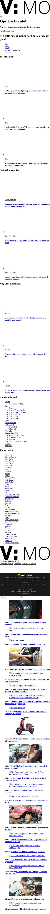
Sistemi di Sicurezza (12, 511)
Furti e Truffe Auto (11, 520)
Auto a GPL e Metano (17, 412)
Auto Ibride (13, 416)
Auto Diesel (9, 463)
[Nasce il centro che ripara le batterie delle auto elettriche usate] (27, 221)
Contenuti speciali (6, 564)
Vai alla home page (7, 31)
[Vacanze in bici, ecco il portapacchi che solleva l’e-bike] (27, 867)
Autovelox (8, 503)
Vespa (7, 484)
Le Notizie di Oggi (16, 404)
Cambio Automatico (12, 543)
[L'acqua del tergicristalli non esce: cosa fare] (27, 904)
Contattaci (17, 564)
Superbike (8, 488)
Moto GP (12, 429)
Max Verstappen (11, 536)
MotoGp (8, 526)
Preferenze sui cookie (41, 585)
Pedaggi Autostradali (12, 513)
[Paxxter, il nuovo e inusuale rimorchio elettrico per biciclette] (27, 708)
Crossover (8, 467)
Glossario (8, 431)
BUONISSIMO (44, 580)
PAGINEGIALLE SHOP (32, 578)
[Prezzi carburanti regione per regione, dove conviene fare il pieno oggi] (27, 371)
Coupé (7, 476)
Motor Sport (9, 425)
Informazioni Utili (11, 433)
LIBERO (7, 578)
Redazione (8, 446)
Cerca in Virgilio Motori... (9, 561)
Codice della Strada (16, 435)
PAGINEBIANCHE (7, 580)
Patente (12, 439)
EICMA (8, 492)
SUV (6, 469)
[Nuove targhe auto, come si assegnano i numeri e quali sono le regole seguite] (27, 697)
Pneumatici (9, 499)
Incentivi (8, 516)
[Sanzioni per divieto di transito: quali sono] (27, 847)
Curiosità (8, 52)
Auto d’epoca (14, 418)
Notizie (7, 313)
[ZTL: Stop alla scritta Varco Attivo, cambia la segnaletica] (27, 856)
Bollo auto (8, 501)
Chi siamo (5, 585)
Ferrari (7, 528)
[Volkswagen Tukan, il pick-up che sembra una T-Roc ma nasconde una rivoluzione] (27, 71)
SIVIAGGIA (28, 580)
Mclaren (8, 532)
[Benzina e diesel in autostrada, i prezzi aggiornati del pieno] (27, 335)
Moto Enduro (10, 480)
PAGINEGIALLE (21, 578)
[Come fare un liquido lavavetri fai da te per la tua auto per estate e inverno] (27, 686)
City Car (8, 472)
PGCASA (42, 578)
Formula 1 (13, 427)
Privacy (21, 585)
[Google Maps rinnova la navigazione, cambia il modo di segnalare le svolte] (27, 257)
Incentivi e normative (12, 50)
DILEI (22, 580)
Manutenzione (14, 437)
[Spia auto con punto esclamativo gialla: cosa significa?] (27, 609)
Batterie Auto (9, 539)
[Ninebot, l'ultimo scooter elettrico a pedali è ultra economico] (27, 726)
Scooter (7, 486)
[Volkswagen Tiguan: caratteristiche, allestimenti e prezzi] (27, 796)
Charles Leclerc (10, 534)
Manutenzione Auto (12, 495)
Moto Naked (9, 482)
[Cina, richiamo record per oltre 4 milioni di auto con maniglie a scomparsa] (27, 298)
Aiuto (25, 586)
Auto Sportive (10, 478)
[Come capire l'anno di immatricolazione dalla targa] (27, 629)
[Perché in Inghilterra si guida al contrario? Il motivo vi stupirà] (27, 753)
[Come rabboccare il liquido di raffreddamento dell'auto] (27, 815)
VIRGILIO (13, 578)
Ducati (7, 530)
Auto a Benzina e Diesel (18, 410)
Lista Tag (8, 455)
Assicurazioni (10, 509)
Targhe (7, 505)
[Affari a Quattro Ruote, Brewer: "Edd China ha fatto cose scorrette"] (27, 674)
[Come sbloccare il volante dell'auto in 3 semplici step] (27, 657)
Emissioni (8, 541)
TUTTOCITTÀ (16, 580)
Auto (6, 44)
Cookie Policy (29, 585)
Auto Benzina (10, 461)
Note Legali (13, 585)
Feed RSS (25, 564)
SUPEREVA (25, 582)
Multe (7, 518)
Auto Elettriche (14, 414)
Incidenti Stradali (11, 522)
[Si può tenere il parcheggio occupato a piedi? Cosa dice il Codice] (27, 773)
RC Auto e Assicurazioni (18, 442)
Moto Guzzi (9, 490)
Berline (7, 474)
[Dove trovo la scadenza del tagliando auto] (27, 886)
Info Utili (8, 48)
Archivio (32, 564)
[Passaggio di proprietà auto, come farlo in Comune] (27, 785)
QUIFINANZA (35, 580)
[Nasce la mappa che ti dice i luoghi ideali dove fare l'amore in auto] (27, 835)
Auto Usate (9, 465)
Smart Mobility (10, 200)
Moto (7, 46)
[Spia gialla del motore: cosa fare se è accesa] (27, 640)
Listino (11, 408)
